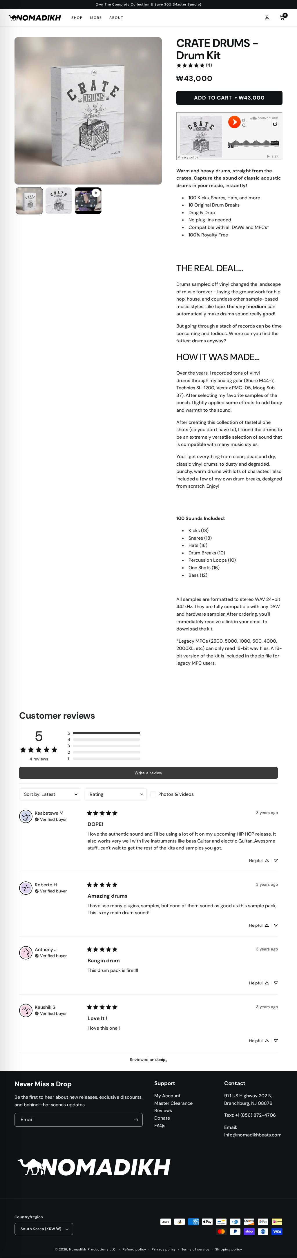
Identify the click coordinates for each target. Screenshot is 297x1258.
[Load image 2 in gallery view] (59, 200)
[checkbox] (181, 794)
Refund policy (134, 1249)
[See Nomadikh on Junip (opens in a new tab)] (161, 1059)
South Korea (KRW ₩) (41, 1228)
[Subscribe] (136, 1120)
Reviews (163, 1110)
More (96, 17)
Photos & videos (176, 794)
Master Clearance (173, 1103)
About (116, 17)
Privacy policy (164, 1249)
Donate (162, 1118)
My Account (167, 1096)
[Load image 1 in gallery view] (29, 200)
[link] (194, 65)
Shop (77, 17)
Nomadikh (77, 1249)
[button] (104, 733)
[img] (51, 818)
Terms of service (195, 1249)
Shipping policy (228, 1249)
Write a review (148, 773)
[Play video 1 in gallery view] (88, 200)
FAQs (159, 1126)
